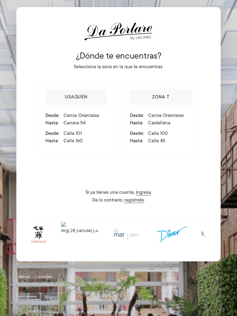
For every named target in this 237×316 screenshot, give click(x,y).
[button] (76, 118)
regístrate (134, 200)
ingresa (143, 192)
